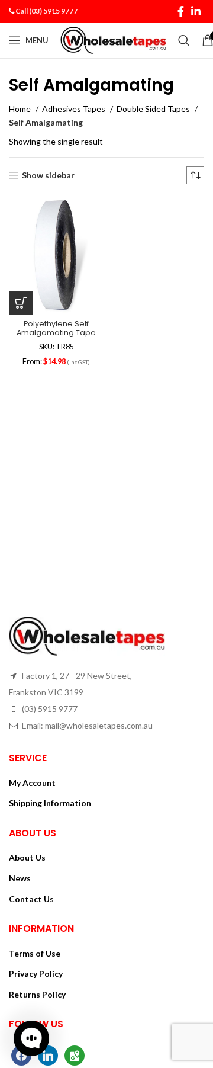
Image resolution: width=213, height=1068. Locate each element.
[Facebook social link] (181, 11)
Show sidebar (48, 175)
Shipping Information (50, 803)
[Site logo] (113, 39)
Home (21, 109)
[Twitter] (48, 1054)
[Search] (184, 40)
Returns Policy (37, 994)
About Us (27, 857)
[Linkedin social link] (196, 11)
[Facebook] (21, 1054)
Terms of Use (34, 953)
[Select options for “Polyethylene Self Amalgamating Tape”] (21, 303)
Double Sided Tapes (154, 109)
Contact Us (31, 899)
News (20, 878)
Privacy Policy (36, 973)
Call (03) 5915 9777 (46, 11)
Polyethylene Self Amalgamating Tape (56, 328)
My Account (32, 783)
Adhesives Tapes (74, 109)
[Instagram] (74, 1054)
